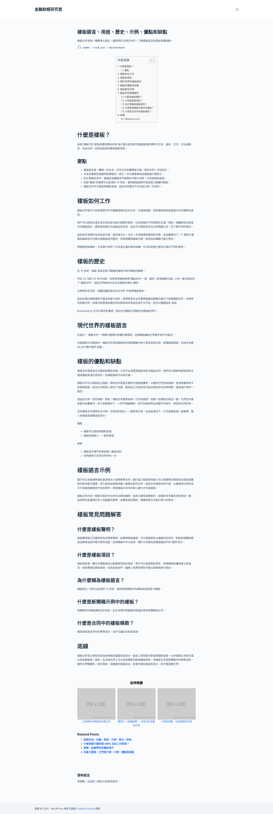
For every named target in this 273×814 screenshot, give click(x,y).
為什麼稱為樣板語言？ (136, 104)
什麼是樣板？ (127, 66)
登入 (94, 781)
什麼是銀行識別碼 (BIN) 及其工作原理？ (106, 743)
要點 (126, 70)
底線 (122, 115)
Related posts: (132, 119)
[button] (150, 61)
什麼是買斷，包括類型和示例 (176, 721)
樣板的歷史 (126, 77)
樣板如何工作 (127, 73)
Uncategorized (117, 48)
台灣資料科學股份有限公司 (96, 721)
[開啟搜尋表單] (237, 9)
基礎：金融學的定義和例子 (99, 747)
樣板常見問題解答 (129, 92)
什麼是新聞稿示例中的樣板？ (139, 107)
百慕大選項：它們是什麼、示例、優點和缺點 (109, 752)
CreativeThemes (85, 808)
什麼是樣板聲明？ (133, 97)
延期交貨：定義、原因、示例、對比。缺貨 (108, 739)
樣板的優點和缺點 (129, 85)
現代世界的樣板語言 (130, 81)
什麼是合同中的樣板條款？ (138, 111)
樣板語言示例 (127, 89)
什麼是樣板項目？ (134, 100)
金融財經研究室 (48, 9)
